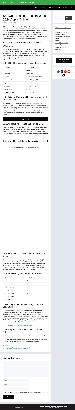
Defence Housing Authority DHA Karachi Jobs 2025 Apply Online (63, 38)
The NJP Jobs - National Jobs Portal (18, 3)
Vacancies (42, 7)
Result (58, 7)
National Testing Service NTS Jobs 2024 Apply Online (17, 325)
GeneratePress (19, 407)
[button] (72, 7)
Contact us (65, 7)
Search (57, 15)
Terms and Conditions (53, 407)
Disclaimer (53, 406)
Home (35, 7)
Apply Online (25, 119)
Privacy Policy (63, 406)
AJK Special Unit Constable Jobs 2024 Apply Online (16, 348)
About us (42, 406)
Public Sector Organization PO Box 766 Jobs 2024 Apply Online (19, 347)
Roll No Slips (51, 7)
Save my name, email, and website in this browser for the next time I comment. (26, 392)
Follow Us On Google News (64, 60)
